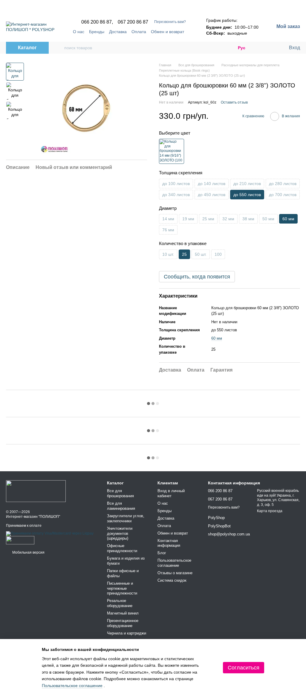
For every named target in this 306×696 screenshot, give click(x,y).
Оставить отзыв (234, 102)
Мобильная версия (28, 552)
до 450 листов (211, 194)
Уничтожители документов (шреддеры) (119, 533)
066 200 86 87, (97, 22)
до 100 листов (176, 183)
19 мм (188, 218)
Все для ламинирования (121, 506)
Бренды (96, 31)
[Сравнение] (260, 48)
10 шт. (168, 254)
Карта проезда (269, 511)
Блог (161, 553)
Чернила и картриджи (126, 633)
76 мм (168, 229)
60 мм (216, 338)
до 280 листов (282, 183)
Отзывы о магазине (174, 573)
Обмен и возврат (167, 31)
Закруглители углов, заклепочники (125, 518)
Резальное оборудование (119, 603)
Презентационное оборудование (122, 623)
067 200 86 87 (133, 22)
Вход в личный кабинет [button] (171, 493)
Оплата (138, 31)
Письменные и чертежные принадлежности (122, 588)
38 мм (248, 218)
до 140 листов (211, 183)
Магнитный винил (123, 613)
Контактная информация (168, 543)
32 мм (228, 218)
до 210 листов (247, 183)
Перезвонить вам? (170, 22)
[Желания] (272, 48)
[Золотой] (171, 151)
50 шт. (200, 254)
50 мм (268, 218)
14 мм (168, 218)
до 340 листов (176, 194)
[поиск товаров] (59, 48)
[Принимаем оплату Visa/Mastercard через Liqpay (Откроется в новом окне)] (50, 533)
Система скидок (171, 580)
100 (218, 254)
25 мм (208, 218)
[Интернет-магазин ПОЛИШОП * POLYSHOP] (36, 491)
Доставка (118, 31)
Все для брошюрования (120, 493)
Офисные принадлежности (122, 548)
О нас (78, 31)
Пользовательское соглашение (174, 563)
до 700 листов (282, 194)
